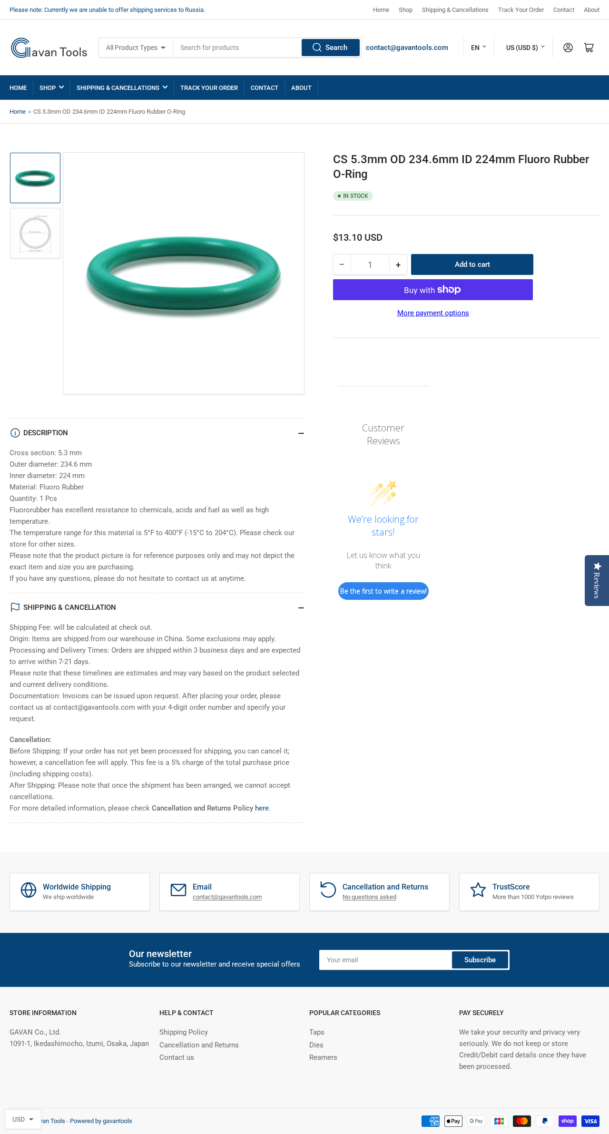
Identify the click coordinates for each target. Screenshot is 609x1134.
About (591, 9)
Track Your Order (521, 9)
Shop (406, 9)
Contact (563, 9)
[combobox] (267, 48)
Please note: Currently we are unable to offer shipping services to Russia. (107, 9)
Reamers (323, 1057)
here (262, 808)
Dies (316, 1045)
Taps (316, 1032)
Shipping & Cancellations (455, 9)
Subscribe (480, 960)
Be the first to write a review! (383, 591)
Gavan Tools (48, 1120)
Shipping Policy (183, 1032)
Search (336, 47)
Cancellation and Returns (199, 1045)
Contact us (176, 1057)
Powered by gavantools (101, 1120)
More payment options (433, 313)
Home (381, 9)
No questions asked (369, 896)
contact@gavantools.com (407, 47)
